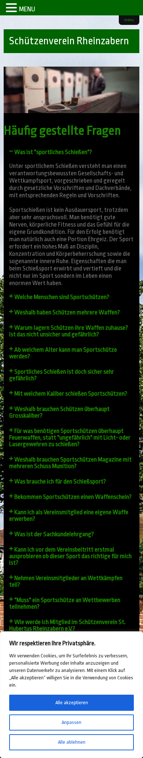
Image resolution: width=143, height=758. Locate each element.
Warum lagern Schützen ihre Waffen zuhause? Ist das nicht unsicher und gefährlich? (68, 331)
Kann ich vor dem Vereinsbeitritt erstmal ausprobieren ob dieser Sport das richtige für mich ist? (70, 556)
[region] (71, 694)
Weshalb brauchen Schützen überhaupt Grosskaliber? (59, 412)
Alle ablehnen (71, 742)
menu (129, 20)
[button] (72, 152)
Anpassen (71, 722)
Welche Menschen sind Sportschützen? (61, 297)
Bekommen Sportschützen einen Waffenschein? (73, 496)
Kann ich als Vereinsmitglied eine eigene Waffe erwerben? (68, 515)
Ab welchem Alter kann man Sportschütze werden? (63, 353)
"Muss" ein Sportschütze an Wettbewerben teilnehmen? (64, 603)
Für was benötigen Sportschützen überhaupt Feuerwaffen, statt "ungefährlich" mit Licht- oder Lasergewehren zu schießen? (70, 437)
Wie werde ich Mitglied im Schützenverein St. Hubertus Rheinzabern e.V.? (67, 625)
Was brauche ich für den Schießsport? (60, 481)
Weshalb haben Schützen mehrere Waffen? (67, 312)
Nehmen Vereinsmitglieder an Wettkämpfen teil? (65, 581)
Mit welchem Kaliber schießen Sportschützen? (70, 393)
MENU (27, 9)
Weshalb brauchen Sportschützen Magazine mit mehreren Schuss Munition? (70, 463)
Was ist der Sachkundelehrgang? (54, 534)
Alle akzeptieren (71, 702)
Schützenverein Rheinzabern (69, 41)
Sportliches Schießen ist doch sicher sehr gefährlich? (61, 375)
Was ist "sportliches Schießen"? (53, 152)
